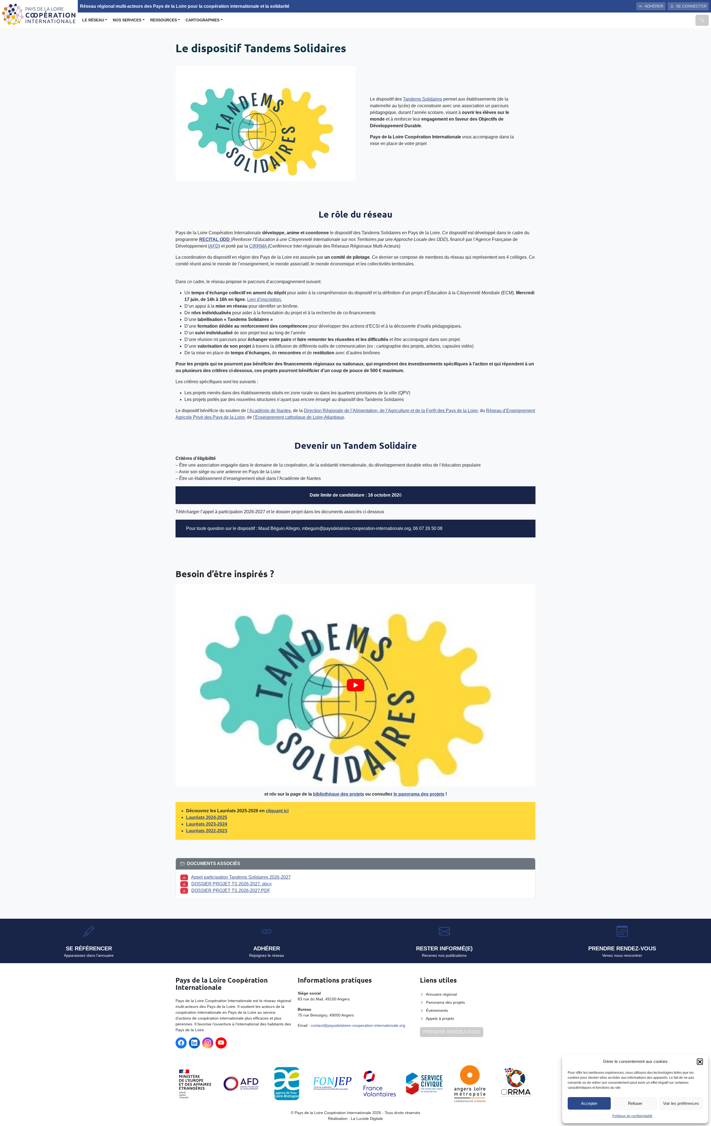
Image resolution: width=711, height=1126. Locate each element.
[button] (700, 1061)
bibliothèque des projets (338, 794)
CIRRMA (258, 246)
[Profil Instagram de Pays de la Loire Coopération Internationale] (207, 1042)
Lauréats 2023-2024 (206, 824)
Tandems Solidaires (422, 99)
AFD (214, 246)
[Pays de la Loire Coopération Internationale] (39, 13)
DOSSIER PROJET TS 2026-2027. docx (231, 883)
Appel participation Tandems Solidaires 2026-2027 (241, 877)
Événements (437, 1010)
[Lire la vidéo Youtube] (355, 685)
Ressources (163, 20)
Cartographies (202, 20)
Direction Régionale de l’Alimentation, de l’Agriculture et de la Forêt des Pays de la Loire (391, 410)
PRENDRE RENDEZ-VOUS (451, 1032)
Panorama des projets (445, 1002)
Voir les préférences (681, 1103)
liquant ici (278, 810)
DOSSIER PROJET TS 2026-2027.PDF (230, 890)
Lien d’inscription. (264, 299)
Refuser (635, 1103)
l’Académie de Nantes (269, 410)
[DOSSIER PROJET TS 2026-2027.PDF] (185, 890)
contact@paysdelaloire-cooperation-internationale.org (358, 1025)
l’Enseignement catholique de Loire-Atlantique (298, 417)
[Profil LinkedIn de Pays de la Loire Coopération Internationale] (194, 1042)
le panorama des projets (419, 794)
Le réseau (93, 20)
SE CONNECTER (691, 6)
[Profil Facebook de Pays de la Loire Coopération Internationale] (181, 1042)
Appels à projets (440, 1018)
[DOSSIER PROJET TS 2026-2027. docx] (185, 883)
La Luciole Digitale (367, 1118)
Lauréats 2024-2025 (206, 817)
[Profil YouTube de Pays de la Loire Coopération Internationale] (221, 1042)
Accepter (589, 1103)
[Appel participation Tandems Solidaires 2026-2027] (185, 877)
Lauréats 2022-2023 (206, 830)
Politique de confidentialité (632, 1116)
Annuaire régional (441, 994)
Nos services (127, 20)
